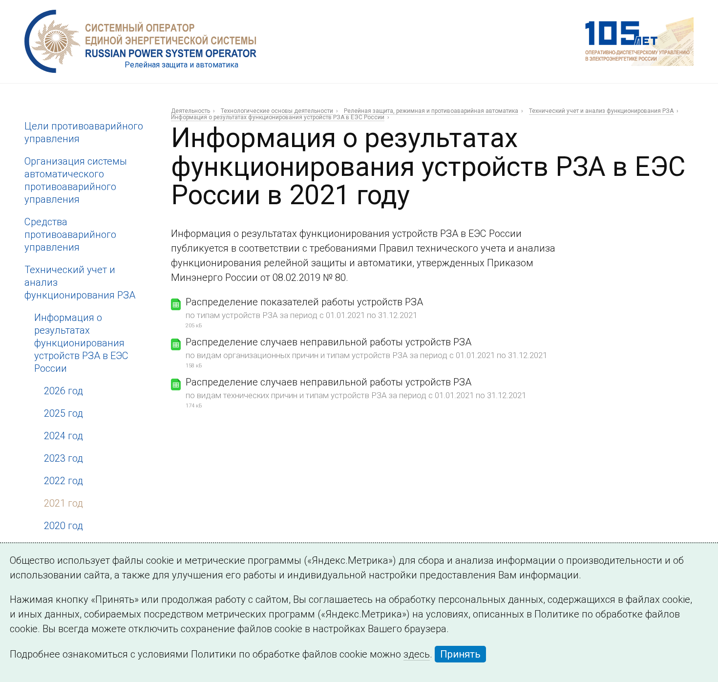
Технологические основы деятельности (277, 110)
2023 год (63, 458)
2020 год (63, 526)
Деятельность (190, 110)
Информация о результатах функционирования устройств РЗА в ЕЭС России (81, 343)
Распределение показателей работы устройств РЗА (304, 302)
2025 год (63, 413)
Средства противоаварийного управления (70, 234)
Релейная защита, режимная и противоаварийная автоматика (431, 110)
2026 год (63, 391)
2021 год (63, 503)
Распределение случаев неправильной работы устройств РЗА (328, 342)
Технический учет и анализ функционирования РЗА (601, 110)
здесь (416, 654)
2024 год (63, 436)
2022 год (63, 481)
